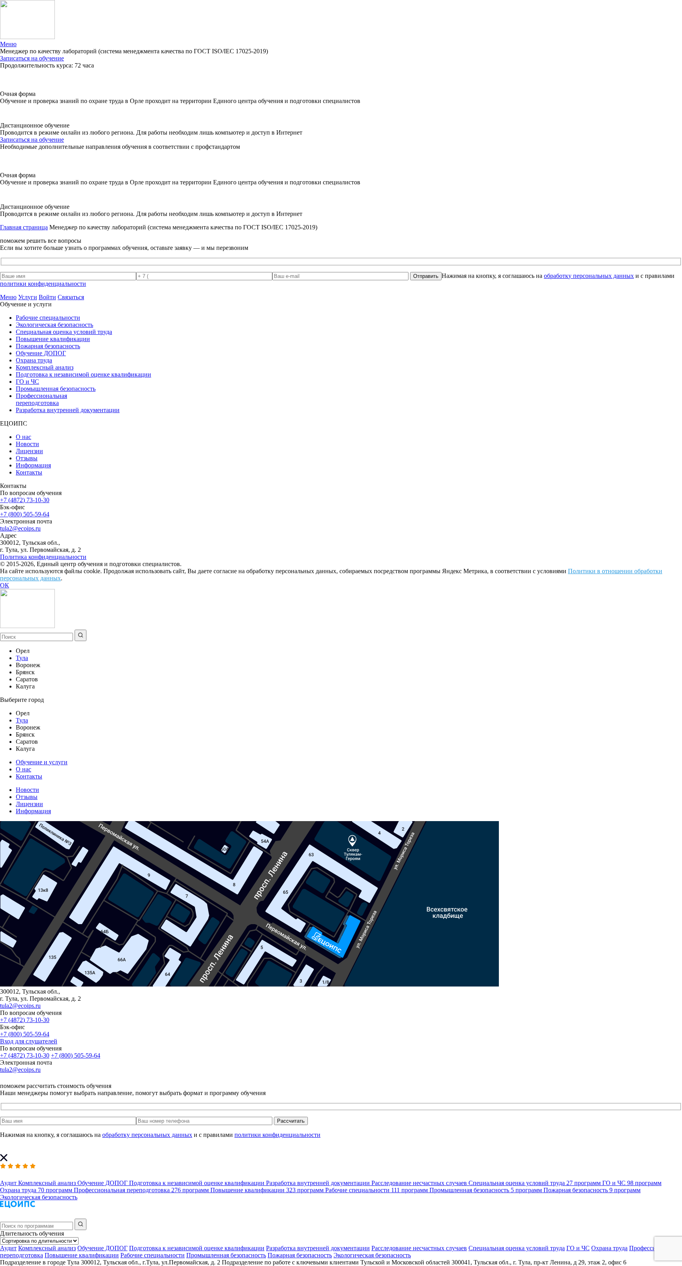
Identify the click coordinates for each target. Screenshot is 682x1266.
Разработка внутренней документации (68, 410)
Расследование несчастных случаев (419, 1248)
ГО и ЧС (27, 381)
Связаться (71, 297)
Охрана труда (34, 360)
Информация (33, 465)
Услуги (27, 297)
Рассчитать (291, 1121)
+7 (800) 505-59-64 (24, 514)
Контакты (29, 472)
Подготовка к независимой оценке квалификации (83, 374)
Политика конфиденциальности (43, 556)
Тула (22, 658)
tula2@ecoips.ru (20, 528)
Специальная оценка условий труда (64, 331)
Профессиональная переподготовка (41, 399)
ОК (4, 585)
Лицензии (29, 451)
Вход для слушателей (28, 1041)
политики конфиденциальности (43, 283)
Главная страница (24, 227)
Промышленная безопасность (56, 388)
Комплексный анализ (44, 367)
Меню (8, 297)
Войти (47, 297)
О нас (23, 436)
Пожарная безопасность (48, 346)
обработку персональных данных (589, 275)
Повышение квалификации (53, 339)
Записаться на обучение (32, 58)
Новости (27, 444)
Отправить (425, 276)
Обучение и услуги (41, 762)
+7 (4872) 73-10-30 (24, 500)
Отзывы (26, 458)
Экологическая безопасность (54, 324)
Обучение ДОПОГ (41, 353)
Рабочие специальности (48, 317)
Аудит (8, 1248)
